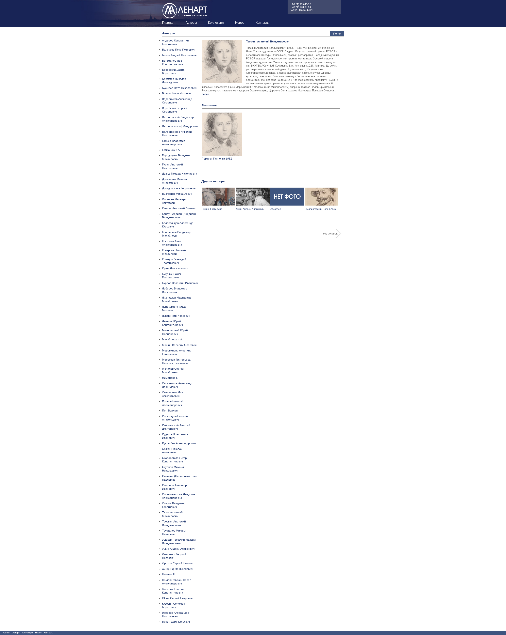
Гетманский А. (171, 149)
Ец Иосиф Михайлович (177, 193)
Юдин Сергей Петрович (177, 598)
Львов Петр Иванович (176, 315)
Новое (240, 22)
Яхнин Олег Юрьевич (176, 621)
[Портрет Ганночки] (222, 155)
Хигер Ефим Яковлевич (177, 568)
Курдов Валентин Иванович (180, 283)
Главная (168, 22)
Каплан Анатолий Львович (179, 208)
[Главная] (185, 9)
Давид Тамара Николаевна (179, 173)
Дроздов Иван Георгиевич (178, 188)
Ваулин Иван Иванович (177, 93)
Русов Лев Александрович (179, 443)
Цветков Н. (169, 574)
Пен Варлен (170, 410)
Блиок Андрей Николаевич (179, 55)
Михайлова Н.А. (172, 339)
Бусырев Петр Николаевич (179, 87)
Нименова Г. (170, 377)
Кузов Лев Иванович (175, 268)
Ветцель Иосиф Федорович (180, 126)
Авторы (191, 22)
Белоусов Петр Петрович (178, 49)
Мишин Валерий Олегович (179, 345)
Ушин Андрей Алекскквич (178, 548)
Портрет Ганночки (213, 158)
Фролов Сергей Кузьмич (177, 563)
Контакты (262, 22)
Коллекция (216, 22)
